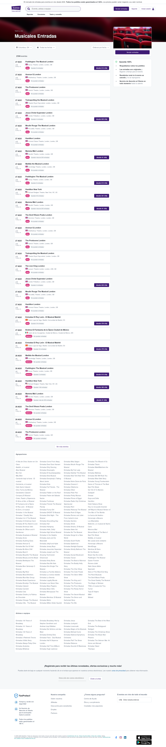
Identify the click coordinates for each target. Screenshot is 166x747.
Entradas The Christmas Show (99, 632)
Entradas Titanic (94, 464)
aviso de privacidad (119, 670)
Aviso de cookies (96, 736)
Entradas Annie (21, 538)
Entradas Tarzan (70, 558)
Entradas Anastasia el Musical (26, 535)
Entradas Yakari (93, 646)
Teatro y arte (19, 31)
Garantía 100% (125, 62)
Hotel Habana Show (95, 504)
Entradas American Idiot (24, 526)
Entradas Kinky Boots (47, 560)
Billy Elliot (19, 476)
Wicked (90, 597)
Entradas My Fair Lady (72, 470)
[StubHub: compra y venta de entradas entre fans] (16, 8)
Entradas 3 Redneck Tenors (26, 637)
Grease (90, 495)
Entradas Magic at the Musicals (75, 629)
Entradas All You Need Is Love (26, 524)
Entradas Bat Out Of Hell (24, 546)
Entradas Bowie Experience (25, 580)
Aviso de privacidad (84, 736)
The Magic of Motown (95, 583)
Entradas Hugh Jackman (48, 649)
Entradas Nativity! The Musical (75, 473)
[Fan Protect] (22, 696)
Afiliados (54, 702)
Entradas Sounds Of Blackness (75, 646)
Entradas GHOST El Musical (50, 512)
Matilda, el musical (94, 538)
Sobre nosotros (56, 698)
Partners (54, 713)
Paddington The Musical (96, 558)
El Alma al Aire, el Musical (25, 501)
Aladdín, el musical (22, 467)
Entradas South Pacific (72, 541)
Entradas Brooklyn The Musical (27, 583)
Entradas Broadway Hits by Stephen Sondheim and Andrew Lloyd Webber (49, 623)
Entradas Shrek (69, 524)
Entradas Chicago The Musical (27, 600)
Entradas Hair (45, 524)
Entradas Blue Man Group (25, 577)
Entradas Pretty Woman (72, 495)
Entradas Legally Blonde (48, 580)
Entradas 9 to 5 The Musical (26, 518)
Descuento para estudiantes (61, 706)
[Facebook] (116, 740)
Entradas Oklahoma (71, 487)
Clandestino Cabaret (23, 492)
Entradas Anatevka (22, 646)
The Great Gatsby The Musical (99, 580)
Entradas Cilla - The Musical (26, 603)
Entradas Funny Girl (47, 509)
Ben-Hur (19, 473)
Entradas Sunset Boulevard (73, 555)
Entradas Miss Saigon (71, 461)
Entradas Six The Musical (73, 532)
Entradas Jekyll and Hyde (49, 543)
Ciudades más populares (93, 706)
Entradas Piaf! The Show (73, 640)
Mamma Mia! (92, 529)
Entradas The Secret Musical (74, 594)
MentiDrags (92, 546)
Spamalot (91, 569)
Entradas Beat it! (22, 552)
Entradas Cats (21, 591)
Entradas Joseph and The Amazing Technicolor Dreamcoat (49, 555)
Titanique (91, 649)
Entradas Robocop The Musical (75, 509)
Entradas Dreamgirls (47, 470)
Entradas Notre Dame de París (75, 481)
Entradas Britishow (22, 649)
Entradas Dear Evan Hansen (50, 464)
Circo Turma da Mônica (24, 490)
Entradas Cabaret (22, 586)
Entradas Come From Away (50, 461)
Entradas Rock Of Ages (72, 512)
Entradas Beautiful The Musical (27, 555)
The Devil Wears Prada (96, 577)
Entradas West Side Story (97, 478)
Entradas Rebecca (70, 643)
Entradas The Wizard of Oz (97, 461)
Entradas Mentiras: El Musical (50, 597)
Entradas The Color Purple (73, 572)
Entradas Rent (69, 507)
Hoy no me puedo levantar (97, 507)
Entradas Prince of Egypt (73, 498)
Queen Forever (93, 560)
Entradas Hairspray (47, 526)
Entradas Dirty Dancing (48, 467)
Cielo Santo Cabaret (23, 487)
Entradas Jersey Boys (47, 546)
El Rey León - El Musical (24, 507)
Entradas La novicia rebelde (50, 574)
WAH (89, 594)
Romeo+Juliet (93, 563)
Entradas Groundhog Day (49, 521)
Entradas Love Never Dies (49, 583)
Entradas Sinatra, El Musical (74, 526)
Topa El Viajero (93, 591)
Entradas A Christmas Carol (26, 521)
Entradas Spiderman (71, 543)
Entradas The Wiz (70, 603)
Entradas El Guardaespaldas (50, 473)
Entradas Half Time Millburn (50, 646)
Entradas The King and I (72, 580)
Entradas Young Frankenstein (98, 481)
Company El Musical (23, 495)
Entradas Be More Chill (24, 549)
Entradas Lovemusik (71, 626)
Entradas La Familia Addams (50, 572)
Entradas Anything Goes (24, 541)
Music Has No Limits (95, 555)
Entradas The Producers (72, 583)
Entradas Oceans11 (71, 484)
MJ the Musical (93, 552)
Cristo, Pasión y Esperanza (25, 498)
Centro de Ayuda (90, 698)
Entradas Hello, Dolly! (47, 529)
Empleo (54, 709)
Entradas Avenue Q (23, 543)
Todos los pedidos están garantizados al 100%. (84, 2)
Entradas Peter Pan (71, 492)
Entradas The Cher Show (73, 569)
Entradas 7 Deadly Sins (24, 515)
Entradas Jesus (69, 620)
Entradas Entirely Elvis (48, 635)
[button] (132, 52)
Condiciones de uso (72, 736)
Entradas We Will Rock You (97, 476)
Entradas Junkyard (70, 623)
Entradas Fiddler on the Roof (50, 492)
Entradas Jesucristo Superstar (50, 549)
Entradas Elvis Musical (48, 476)
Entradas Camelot (22, 589)
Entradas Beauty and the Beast (27, 558)
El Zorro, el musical (23, 509)
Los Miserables (93, 521)
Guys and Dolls (93, 498)
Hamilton (91, 501)
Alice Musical (20, 470)
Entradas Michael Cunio (72, 632)
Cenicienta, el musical (23, 484)
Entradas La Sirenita (47, 577)
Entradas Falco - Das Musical (50, 637)
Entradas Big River (22, 572)
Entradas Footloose (47, 501)
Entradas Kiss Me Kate (48, 563)
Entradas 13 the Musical (24, 512)
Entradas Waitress (94, 473)
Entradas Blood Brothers (24, 574)
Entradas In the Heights (48, 535)
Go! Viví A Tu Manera (95, 490)
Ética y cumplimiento (92, 702)
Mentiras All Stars (94, 549)
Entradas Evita (45, 484)
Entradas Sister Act (71, 529)
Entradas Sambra (70, 521)
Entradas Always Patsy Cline (26, 643)
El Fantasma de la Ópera (25, 504)
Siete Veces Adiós (94, 566)
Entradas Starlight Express (73, 546)
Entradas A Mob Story (24, 640)
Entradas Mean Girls (47, 589)
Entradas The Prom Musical (74, 586)
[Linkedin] (125, 740)
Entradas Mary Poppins (48, 586)
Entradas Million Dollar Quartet (51, 603)
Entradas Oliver (69, 490)
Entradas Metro (45, 600)
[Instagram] (120, 740)
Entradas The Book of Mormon (75, 560)
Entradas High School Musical (50, 532)
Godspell (91, 492)
